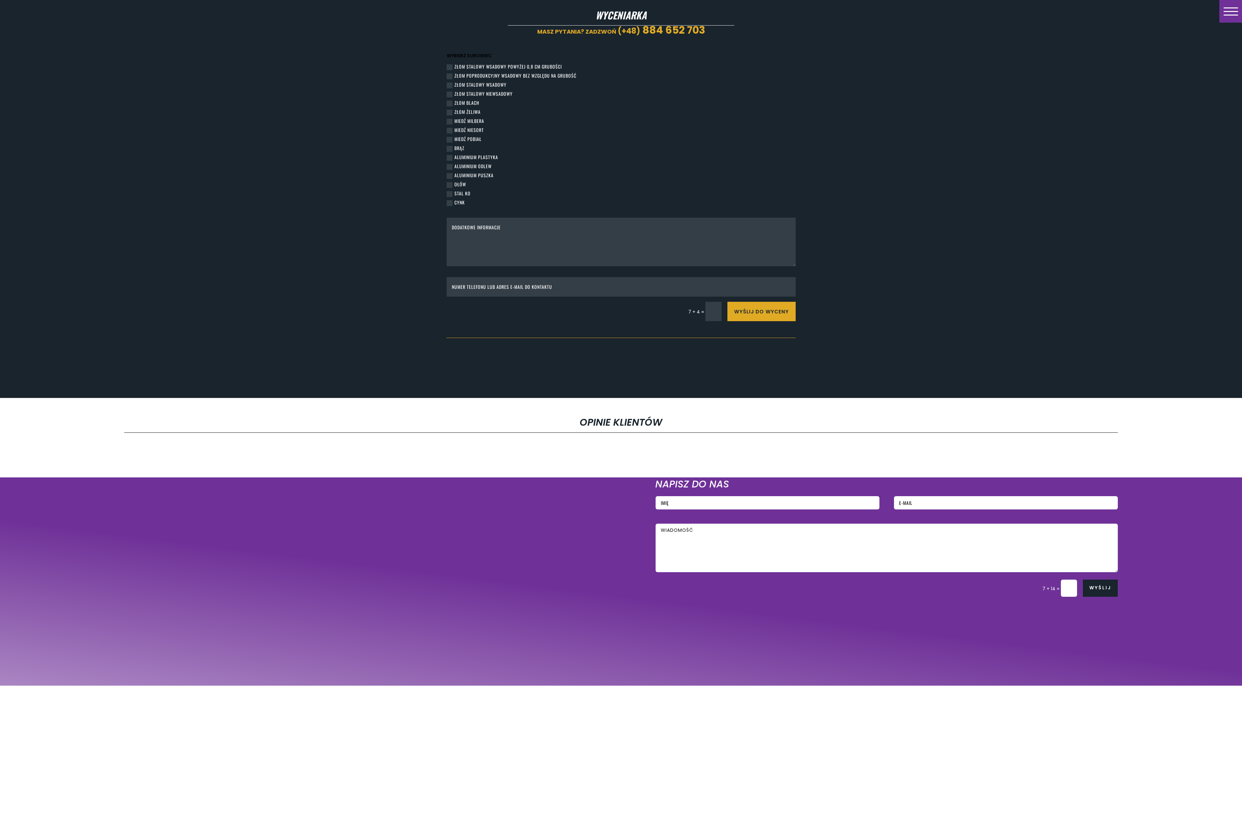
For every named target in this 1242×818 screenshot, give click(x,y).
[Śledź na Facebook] (162, 633)
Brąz (459, 148)
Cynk (459, 202)
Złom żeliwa (467, 111)
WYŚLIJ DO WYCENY (761, 311)
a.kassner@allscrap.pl (385, 552)
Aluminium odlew (473, 166)
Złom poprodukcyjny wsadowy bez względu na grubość (515, 75)
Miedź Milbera (469, 120)
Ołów (460, 184)
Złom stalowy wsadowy (480, 84)
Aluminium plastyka (476, 157)
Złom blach (466, 102)
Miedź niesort (469, 129)
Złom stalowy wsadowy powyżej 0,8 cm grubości (508, 66)
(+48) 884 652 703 (384, 585)
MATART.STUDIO (308, 670)
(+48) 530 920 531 (383, 539)
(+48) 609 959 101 (382, 503)
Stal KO (462, 193)
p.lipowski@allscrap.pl (385, 598)
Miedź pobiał (468, 139)
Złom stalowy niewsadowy (483, 93)
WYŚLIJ (1100, 587)
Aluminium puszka (474, 175)
